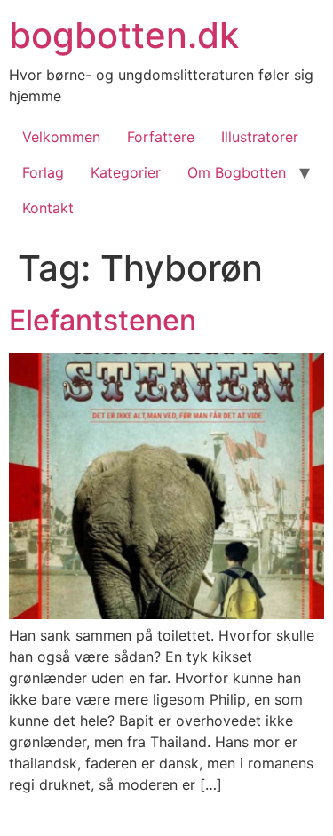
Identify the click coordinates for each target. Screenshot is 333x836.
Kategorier (126, 172)
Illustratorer (259, 137)
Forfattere (160, 137)
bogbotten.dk (124, 35)
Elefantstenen (102, 320)
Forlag (43, 172)
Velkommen (61, 137)
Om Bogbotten (236, 172)
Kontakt (48, 208)
